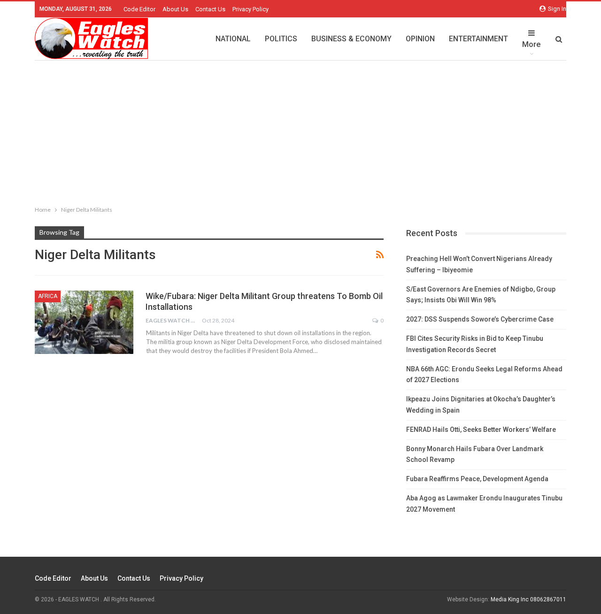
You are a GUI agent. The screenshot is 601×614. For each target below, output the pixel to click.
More (531, 44)
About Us (175, 9)
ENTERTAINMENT (478, 38)
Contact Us (210, 9)
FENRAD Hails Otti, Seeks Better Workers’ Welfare (481, 429)
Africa (47, 296)
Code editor (139, 9)
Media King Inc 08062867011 (528, 599)
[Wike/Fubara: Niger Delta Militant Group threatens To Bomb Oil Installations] (84, 322)
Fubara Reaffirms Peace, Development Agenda (477, 479)
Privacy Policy (250, 9)
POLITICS (281, 38)
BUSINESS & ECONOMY (351, 38)
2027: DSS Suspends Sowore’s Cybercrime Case (480, 319)
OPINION (420, 38)
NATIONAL (233, 38)
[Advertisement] (300, 131)
